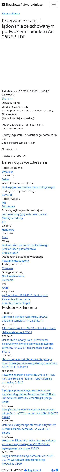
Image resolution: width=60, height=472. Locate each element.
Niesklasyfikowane (13, 276)
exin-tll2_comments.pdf (16, 303)
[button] (7, 98)
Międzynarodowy (12, 218)
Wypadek (7, 171)
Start (5, 237)
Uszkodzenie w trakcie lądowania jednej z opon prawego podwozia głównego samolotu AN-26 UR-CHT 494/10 (29, 363)
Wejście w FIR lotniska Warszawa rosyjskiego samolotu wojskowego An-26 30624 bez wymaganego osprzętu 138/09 (29, 444)
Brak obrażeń (10, 253)
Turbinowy (8, 206)
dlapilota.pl (34, 470)
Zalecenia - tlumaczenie (16, 299)
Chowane (7, 268)
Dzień (5, 179)
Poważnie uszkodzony (15, 260)
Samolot (7, 195)
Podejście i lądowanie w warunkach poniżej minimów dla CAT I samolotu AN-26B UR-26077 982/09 (30, 413)
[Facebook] (57, 470)
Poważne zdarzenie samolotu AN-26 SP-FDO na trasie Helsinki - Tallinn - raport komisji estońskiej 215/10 (28, 378)
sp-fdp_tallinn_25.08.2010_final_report (25, 295)
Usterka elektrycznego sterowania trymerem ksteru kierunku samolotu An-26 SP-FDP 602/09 (29, 428)
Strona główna (11, 13)
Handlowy (8, 229)
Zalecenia (7, 280)
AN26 (5, 287)
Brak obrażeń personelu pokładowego (25, 245)
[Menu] (53, 4)
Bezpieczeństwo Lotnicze (24, 4)
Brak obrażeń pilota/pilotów (19, 249)
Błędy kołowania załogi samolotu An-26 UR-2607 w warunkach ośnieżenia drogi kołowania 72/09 (28, 459)
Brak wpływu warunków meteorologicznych (28, 187)
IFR (4, 222)
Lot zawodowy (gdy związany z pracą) (24, 214)
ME (4, 202)
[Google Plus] (53, 470)
